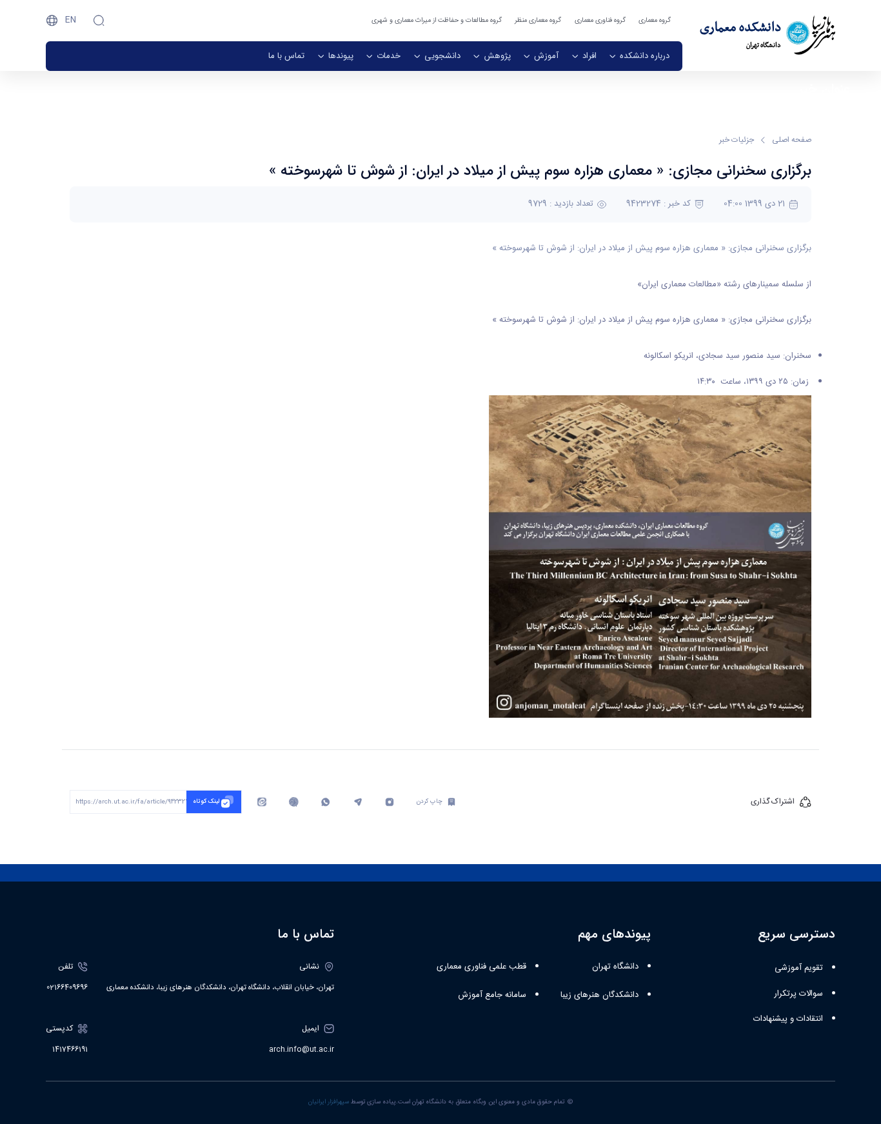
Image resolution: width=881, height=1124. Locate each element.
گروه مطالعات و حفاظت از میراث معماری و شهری (436, 20)
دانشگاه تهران (615, 967)
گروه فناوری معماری (600, 20)
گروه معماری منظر (538, 20)
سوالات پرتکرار (798, 994)
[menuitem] (639, 56)
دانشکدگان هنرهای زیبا (599, 995)
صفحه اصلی (791, 140)
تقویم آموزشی (799, 968)
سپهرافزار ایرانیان (328, 1102)
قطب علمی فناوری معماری (481, 967)
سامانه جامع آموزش (492, 995)
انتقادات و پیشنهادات (788, 1019)
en (70, 20)
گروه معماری (654, 20)
